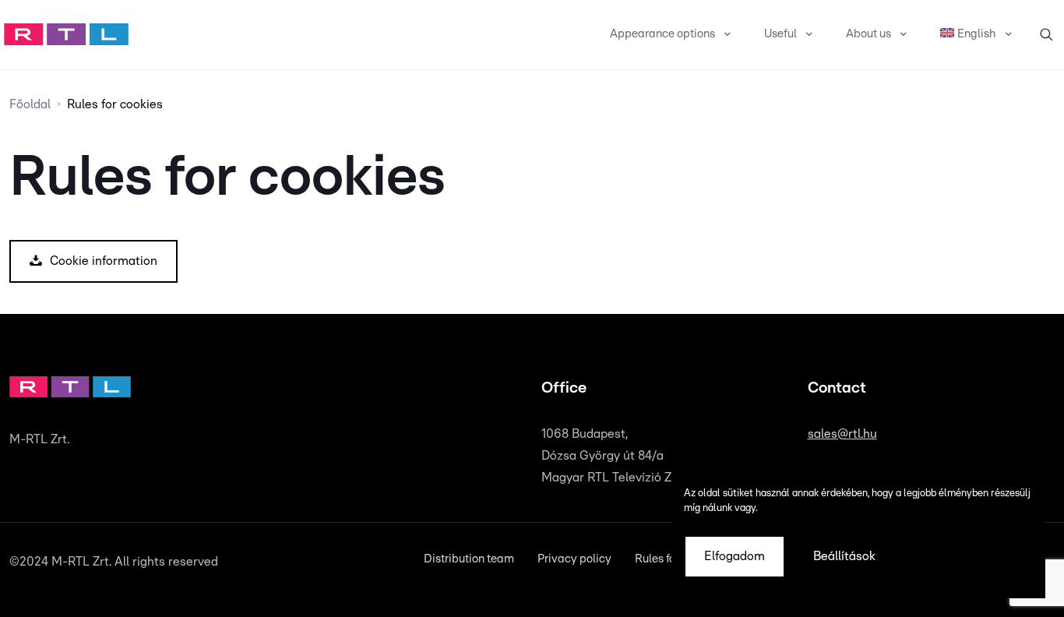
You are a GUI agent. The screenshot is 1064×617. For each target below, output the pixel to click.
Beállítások (844, 556)
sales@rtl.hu (842, 434)
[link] (66, 34)
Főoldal (30, 104)
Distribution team (469, 559)
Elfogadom (734, 556)
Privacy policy (574, 559)
